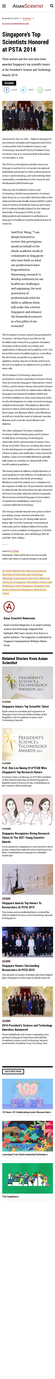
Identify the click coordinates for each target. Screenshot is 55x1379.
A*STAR (14, 551)
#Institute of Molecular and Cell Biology (22, 574)
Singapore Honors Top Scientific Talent (25, 706)
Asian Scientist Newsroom (17, 24)
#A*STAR (6, 570)
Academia (27, 18)
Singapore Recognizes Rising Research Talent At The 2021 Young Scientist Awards (25, 838)
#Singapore (27, 586)
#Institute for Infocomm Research (29, 570)
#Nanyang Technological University (20, 578)
